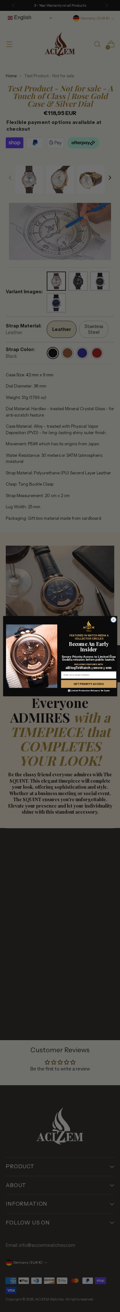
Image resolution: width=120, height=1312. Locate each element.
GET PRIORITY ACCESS (89, 683)
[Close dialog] (113, 619)
